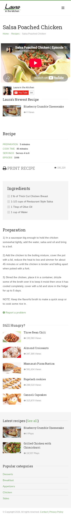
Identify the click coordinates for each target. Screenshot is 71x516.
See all (32, 421)
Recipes (15, 33)
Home (6, 33)
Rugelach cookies (35, 379)
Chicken (7, 492)
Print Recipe (21, 168)
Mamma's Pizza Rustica (39, 363)
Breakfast (8, 480)
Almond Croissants (36, 348)
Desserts (8, 474)
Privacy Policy (56, 512)
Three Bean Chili (35, 332)
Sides (6, 498)
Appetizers (9, 486)
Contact (44, 512)
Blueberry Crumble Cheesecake (44, 106)
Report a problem (15, 312)
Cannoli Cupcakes (35, 395)
